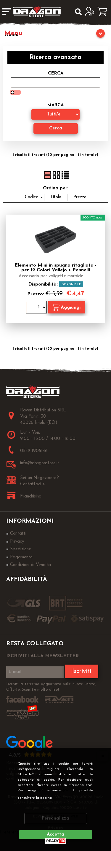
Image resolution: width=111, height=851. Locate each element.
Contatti (18, 533)
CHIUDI (102, 756)
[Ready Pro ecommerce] (55, 841)
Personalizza (55, 818)
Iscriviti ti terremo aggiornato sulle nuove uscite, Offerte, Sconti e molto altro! (51, 687)
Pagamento (21, 557)
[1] (37, 308)
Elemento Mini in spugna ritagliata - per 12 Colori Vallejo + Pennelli (55, 267)
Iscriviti (81, 671)
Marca (55, 105)
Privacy (65, 798)
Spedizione (20, 549)
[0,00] (104, 12)
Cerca (55, 73)
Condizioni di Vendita (30, 565)
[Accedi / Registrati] (91, 12)
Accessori (55, 34)
